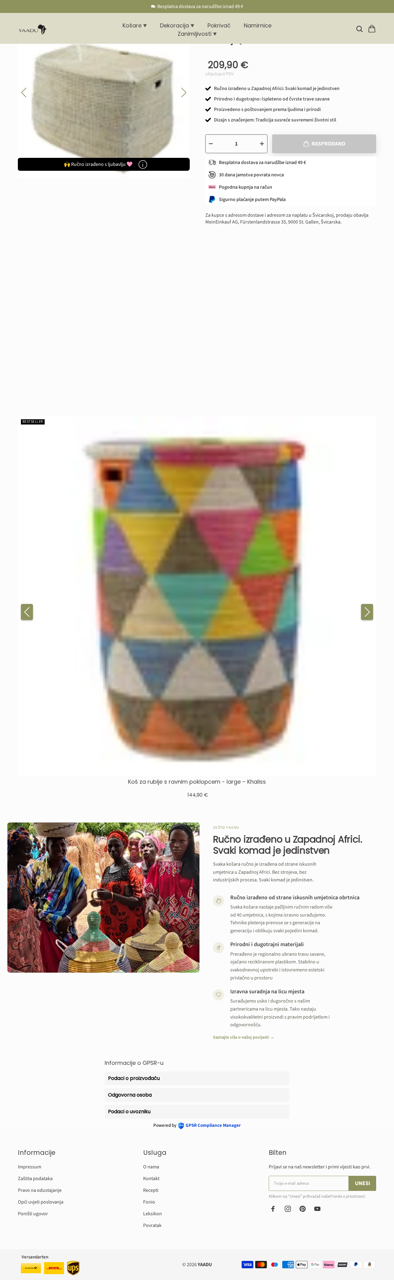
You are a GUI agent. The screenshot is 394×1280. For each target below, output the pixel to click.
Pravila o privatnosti (347, 1196)
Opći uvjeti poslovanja (40, 1202)
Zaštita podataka (35, 1178)
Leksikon (152, 1213)
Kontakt (151, 1178)
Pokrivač (219, 25)
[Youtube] (317, 1209)
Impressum (29, 1166)
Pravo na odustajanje (40, 1190)
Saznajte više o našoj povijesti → (243, 1037)
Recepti (151, 1190)
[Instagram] (288, 1209)
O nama (151, 1166)
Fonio (149, 1202)
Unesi (362, 1183)
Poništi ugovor (33, 1213)
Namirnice (257, 25)
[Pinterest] (302, 1209)
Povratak (152, 1225)
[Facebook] (273, 1209)
